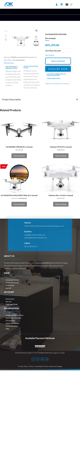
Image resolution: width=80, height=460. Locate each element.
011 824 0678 (32, 246)
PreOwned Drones (57, 83)
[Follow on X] (38, 359)
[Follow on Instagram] (42, 359)
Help (7, 329)
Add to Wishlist (58, 61)
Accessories (10, 285)
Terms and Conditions (13, 318)
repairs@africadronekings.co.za (35, 238)
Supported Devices (12, 323)
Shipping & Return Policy (14, 315)
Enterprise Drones (12, 283)
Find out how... (9, 63)
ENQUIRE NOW (58, 69)
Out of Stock (19, 155)
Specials (8, 288)
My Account (10, 299)
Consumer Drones (12, 280)
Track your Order (12, 304)
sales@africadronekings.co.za (34, 235)
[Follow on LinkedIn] (47, 359)
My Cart (9, 302)
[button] (36, 30)
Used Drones (65, 83)
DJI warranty (10, 321)
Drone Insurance (12, 326)
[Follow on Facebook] (33, 359)
